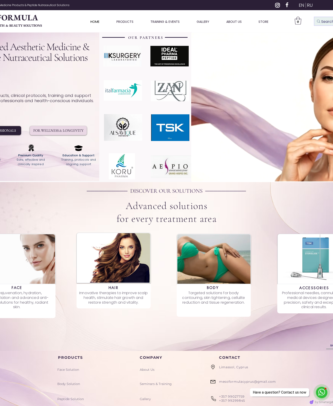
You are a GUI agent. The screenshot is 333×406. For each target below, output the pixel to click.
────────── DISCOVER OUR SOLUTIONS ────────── (166, 191)
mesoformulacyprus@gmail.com (247, 382)
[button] (298, 21)
